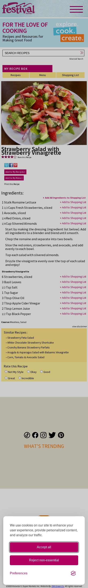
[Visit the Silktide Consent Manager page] (73, 573)
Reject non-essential (44, 560)
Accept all (44, 547)
